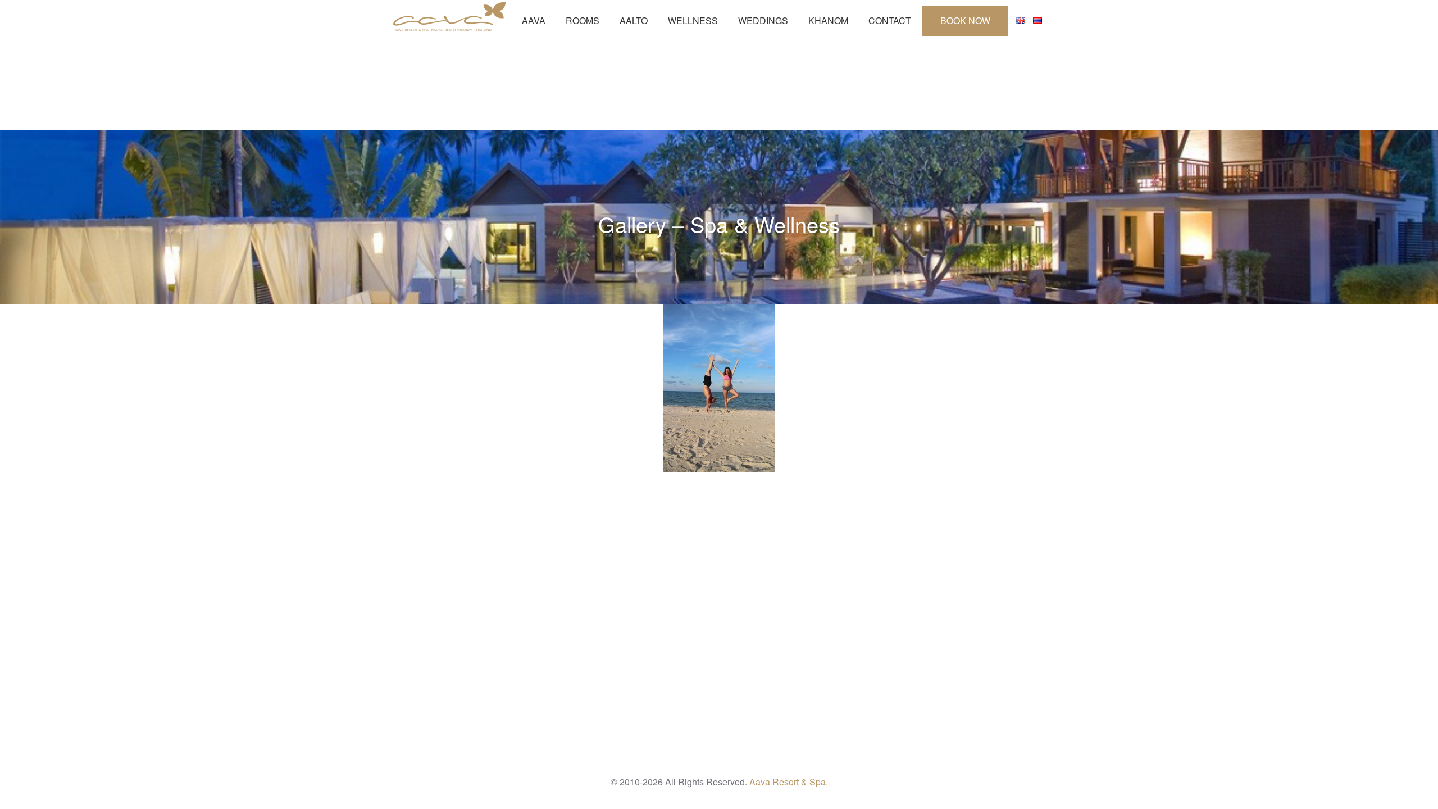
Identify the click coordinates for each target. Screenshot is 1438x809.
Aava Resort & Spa (449, 17)
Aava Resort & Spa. (788, 781)
